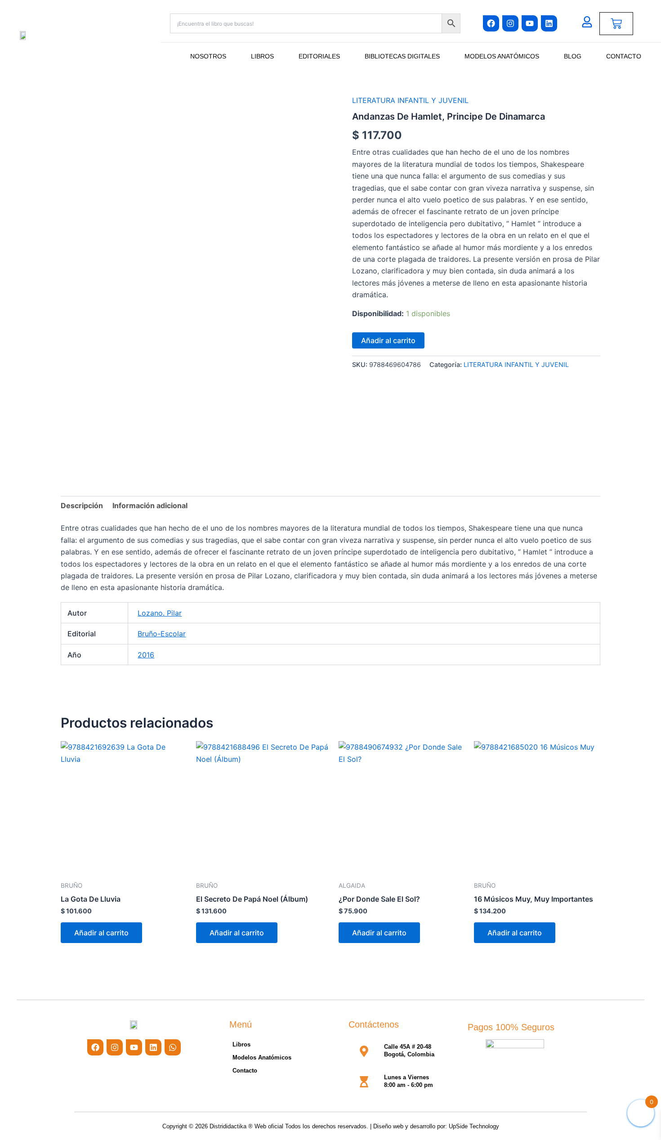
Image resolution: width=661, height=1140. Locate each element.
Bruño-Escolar (162, 633)
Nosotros (208, 56)
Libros (262, 56)
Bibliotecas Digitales (402, 56)
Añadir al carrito (388, 340)
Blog (572, 56)
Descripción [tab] (82, 505)
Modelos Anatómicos (501, 56)
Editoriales (319, 56)
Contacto (623, 56)
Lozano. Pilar (160, 612)
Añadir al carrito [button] (101, 932)
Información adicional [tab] (150, 505)
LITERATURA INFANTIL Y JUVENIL (410, 100)
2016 (146, 654)
